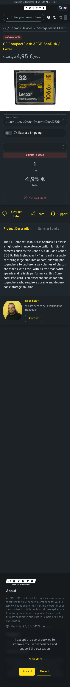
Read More (35, 659)
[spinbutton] (35, 147)
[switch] (8, 133)
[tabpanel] (35, 264)
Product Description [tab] (17, 228)
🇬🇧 (65, 8)
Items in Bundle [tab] (48, 228)
